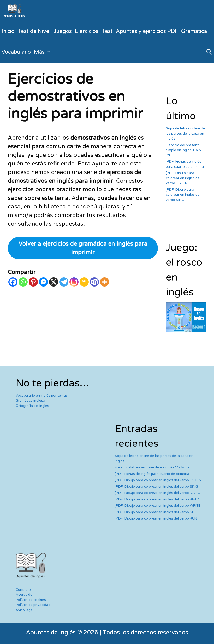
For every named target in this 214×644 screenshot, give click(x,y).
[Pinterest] (33, 282)
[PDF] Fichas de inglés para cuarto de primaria (152, 474)
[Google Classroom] (84, 282)
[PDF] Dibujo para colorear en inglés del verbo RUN (156, 518)
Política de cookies (31, 600)
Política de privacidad (33, 605)
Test (107, 31)
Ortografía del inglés (32, 406)
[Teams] (94, 282)
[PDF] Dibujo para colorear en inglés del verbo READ (157, 499)
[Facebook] (12, 282)
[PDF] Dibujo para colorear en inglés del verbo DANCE (158, 493)
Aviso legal (24, 610)
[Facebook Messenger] (43, 282)
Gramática (194, 31)
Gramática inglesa (30, 400)
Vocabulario (16, 52)
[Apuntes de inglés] (15, 10)
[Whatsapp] (23, 282)
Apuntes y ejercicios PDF (147, 31)
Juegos (63, 31)
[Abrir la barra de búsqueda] (209, 52)
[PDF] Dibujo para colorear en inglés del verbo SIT (155, 512)
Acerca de (24, 595)
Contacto (23, 590)
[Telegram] (63, 282)
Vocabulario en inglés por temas (42, 395)
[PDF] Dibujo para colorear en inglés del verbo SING (183, 195)
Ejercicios (86, 31)
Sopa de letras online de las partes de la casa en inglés (185, 133)
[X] (53, 282)
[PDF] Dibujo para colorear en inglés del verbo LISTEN (183, 178)
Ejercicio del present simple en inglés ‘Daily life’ (183, 150)
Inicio (8, 31)
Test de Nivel (34, 31)
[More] (104, 282)
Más (39, 52)
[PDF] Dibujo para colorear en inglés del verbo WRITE (157, 506)
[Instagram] (74, 282)
